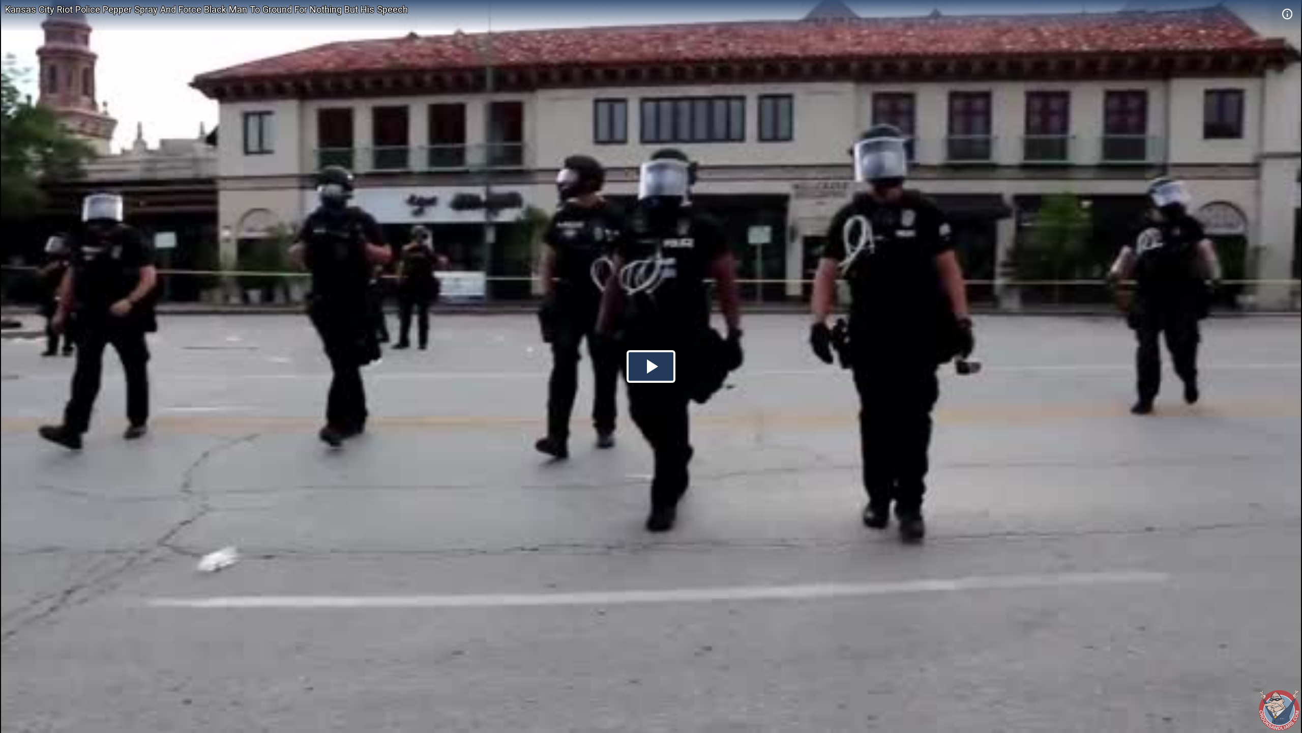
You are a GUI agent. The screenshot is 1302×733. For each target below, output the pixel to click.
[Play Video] (651, 366)
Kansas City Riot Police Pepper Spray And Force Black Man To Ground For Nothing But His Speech (206, 9)
